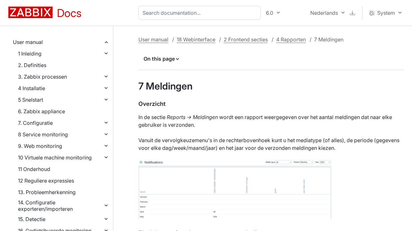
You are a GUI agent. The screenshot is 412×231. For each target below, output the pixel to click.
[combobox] (200, 13)
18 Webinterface (196, 39)
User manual (28, 42)
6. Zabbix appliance (41, 111)
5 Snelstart (30, 100)
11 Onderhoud (34, 169)
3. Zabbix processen (42, 76)
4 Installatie (31, 88)
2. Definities (32, 65)
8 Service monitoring (43, 134)
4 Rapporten (291, 39)
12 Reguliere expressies (46, 180)
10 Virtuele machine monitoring (55, 157)
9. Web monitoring (40, 146)
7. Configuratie (35, 123)
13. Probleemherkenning (47, 192)
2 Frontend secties (246, 39)
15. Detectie (31, 219)
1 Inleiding (30, 53)
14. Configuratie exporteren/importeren (45, 205)
